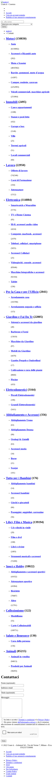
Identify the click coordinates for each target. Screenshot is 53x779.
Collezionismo (15, 610)
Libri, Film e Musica (19, 522)
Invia (3, 741)
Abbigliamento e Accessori (22, 414)
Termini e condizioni (26, 720)
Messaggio (5, 697)
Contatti (9, 776)
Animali (11, 651)
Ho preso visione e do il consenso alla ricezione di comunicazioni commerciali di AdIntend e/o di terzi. (25, 724)
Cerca (4, 27)
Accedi (8, 13)
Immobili (12, 101)
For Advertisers (12, 769)
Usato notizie (11, 774)
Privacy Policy (44, 720)
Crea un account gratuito (15, 15)
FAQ (8, 765)
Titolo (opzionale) (8, 693)
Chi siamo (10, 767)
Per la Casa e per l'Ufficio (22, 291)
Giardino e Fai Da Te (19, 316)
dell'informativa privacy (27, 722)
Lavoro (10, 165)
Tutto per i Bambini (18, 478)
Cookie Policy (11, 771)
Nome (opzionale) (8, 683)
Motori (10, 38)
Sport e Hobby (15, 566)
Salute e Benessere (17, 635)
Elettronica (13, 199)
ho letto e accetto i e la (26, 720)
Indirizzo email (7, 688)
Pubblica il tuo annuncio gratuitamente (21, 17)
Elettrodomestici (16, 389)
